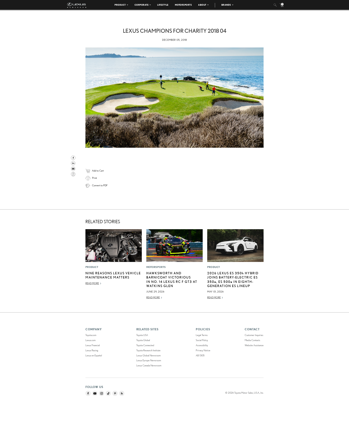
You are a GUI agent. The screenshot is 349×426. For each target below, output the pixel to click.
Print (94, 177)
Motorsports (183, 5)
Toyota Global (143, 340)
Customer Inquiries (254, 335)
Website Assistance (254, 345)
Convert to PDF (99, 185)
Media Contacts (252, 340)
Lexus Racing (91, 350)
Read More (92, 283)
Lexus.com (90, 340)
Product (120, 5)
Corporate (142, 5)
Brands (226, 5)
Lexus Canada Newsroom (148, 365)
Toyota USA (142, 335)
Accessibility (202, 345)
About (202, 5)
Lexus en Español (93, 355)
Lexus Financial (92, 345)
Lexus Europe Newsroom (148, 360)
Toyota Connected (145, 345)
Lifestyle (163, 5)
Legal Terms (202, 335)
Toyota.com (90, 335)
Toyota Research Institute (148, 350)
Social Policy (202, 340)
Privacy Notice (203, 350)
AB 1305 (200, 355)
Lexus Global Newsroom (148, 355)
